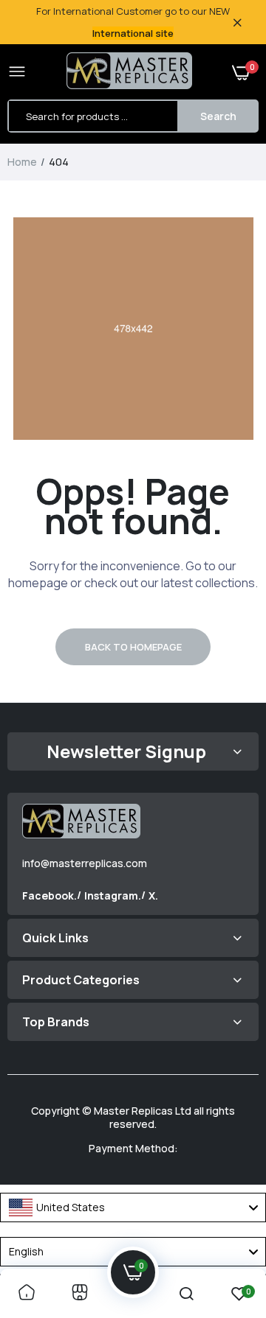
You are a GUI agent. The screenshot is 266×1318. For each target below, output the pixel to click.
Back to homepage (133, 646)
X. (153, 895)
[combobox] (133, 1207)
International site (133, 33)
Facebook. (49, 895)
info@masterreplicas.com (84, 863)
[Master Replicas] (129, 72)
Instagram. (112, 895)
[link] (26, 1293)
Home (22, 162)
